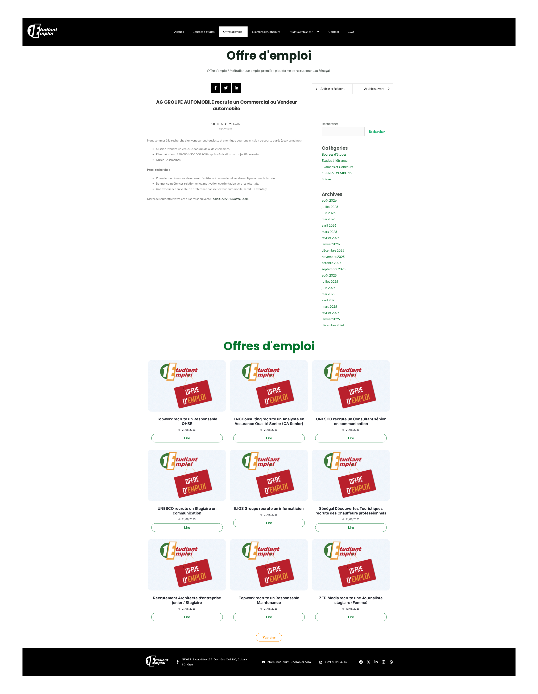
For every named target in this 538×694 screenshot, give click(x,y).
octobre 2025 (331, 263)
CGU (351, 31)
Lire (187, 438)
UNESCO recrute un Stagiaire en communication (187, 510)
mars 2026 (329, 232)
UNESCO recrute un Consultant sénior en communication (351, 421)
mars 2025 (329, 306)
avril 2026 (329, 225)
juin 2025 (328, 288)
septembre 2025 (333, 269)
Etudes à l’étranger (301, 32)
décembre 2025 (333, 250)
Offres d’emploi (233, 31)
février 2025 (330, 313)
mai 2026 (328, 219)
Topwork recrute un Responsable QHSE (187, 421)
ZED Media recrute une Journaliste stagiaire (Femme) (351, 600)
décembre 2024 (333, 325)
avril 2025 (329, 300)
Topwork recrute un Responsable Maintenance (269, 600)
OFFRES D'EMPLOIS (337, 173)
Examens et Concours (266, 31)
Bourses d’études (204, 31)
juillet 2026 (330, 207)
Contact (333, 31)
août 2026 (329, 200)
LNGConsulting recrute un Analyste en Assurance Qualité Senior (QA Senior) (269, 421)
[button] (314, 32)
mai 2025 (328, 294)
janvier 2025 (331, 319)
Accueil (179, 31)
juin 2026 (328, 213)
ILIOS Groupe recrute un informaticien (269, 508)
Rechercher (330, 124)
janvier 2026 (331, 244)
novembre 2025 (333, 256)
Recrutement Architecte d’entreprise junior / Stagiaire (187, 600)
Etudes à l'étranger (335, 160)
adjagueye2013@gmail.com (231, 199)
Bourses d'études (334, 154)
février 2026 (330, 238)
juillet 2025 (330, 281)
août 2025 (329, 275)
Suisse (326, 179)
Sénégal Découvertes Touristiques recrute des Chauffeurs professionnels (350, 510)
